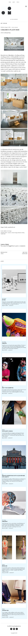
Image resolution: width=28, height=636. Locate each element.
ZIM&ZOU (4, 343)
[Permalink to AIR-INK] (14, 281)
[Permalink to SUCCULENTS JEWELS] (14, 413)
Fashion (3, 429)
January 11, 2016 (5, 617)
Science (5, 298)
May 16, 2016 (4, 393)
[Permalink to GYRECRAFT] (14, 503)
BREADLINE (4, 566)
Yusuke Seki (3, 233)
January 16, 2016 (5, 572)
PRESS (18, 2)
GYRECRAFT (5, 521)
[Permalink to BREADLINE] (14, 547)
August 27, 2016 (5, 305)
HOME (10, 2)
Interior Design (15, 232)
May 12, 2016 (4, 437)
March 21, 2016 (4, 483)
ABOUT (14, 2)
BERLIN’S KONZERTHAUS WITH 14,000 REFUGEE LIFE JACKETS (13, 476)
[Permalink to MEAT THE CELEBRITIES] (14, 369)
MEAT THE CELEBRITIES (7, 387)
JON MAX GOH (5, 610)
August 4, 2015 (7, 27)
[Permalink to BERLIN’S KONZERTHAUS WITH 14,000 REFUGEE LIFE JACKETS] (14, 457)
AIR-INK (4, 299)
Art (2, 23)
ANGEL (4, 253)
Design (5, 23)
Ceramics (9, 232)
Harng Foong (7, 32)
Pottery (23, 232)
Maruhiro (11, 55)
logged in (11, 246)
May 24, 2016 (4, 350)
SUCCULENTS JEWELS (7, 431)
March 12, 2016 (4, 528)
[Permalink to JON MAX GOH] (14, 592)
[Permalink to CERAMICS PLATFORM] (14, 52)
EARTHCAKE (24, 253)
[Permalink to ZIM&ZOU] (14, 325)
